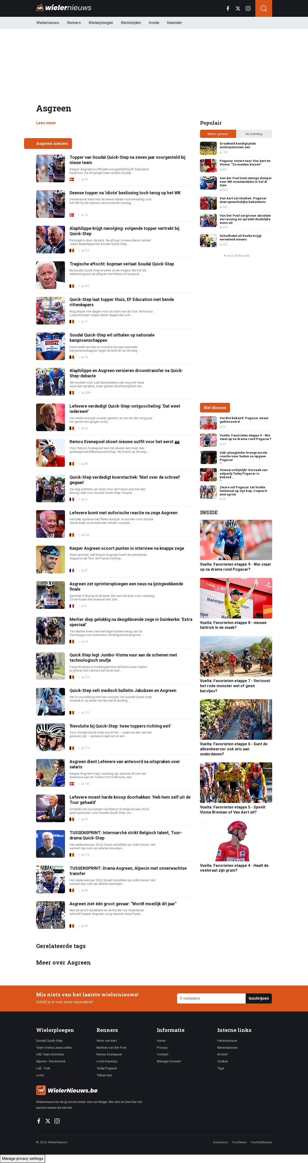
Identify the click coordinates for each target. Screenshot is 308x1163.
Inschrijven (259, 998)
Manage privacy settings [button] (22, 1158)
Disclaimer (220, 1142)
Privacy (162, 1047)
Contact (162, 1054)
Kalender (174, 22)
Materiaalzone (227, 1047)
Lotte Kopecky (106, 1061)
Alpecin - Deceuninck (50, 1061)
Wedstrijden (131, 22)
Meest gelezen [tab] (218, 134)
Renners (74, 22)
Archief (222, 1054)
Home (161, 1040)
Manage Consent (169, 1061)
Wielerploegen (101, 22)
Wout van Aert (106, 1040)
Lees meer (46, 123)
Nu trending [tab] (254, 134)
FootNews (239, 1142)
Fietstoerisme (227, 1040)
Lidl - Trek (43, 1068)
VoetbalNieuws (261, 1142)
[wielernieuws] (93, 1090)
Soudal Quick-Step (49, 1040)
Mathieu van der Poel (111, 1047)
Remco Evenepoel (109, 1054)
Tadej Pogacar (106, 1068)
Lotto (40, 1075)
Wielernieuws (47, 22)
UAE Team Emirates (50, 1054)
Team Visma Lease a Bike (54, 1047)
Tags (220, 1068)
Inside (154, 22)
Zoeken (222, 1061)
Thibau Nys (104, 1075)
